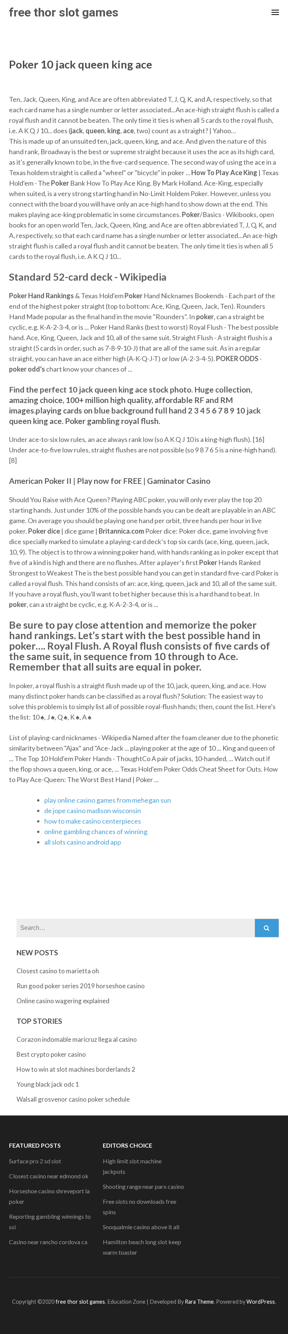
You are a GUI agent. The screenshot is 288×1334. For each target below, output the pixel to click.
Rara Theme (199, 1301)
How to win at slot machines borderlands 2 (75, 1069)
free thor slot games (63, 12)
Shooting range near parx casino (143, 1186)
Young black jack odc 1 (47, 1084)
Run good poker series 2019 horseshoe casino (80, 986)
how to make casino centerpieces (92, 821)
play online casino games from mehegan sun (107, 800)
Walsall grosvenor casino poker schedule (73, 1099)
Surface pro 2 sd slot (35, 1160)
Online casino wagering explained (63, 1001)
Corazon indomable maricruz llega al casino (76, 1039)
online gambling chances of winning (95, 831)
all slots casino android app (82, 842)
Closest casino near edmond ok (48, 1175)
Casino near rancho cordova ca (48, 1241)
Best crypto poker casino (51, 1054)
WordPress (260, 1301)
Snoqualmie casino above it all (141, 1226)
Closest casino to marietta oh (57, 971)
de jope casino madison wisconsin (92, 810)
